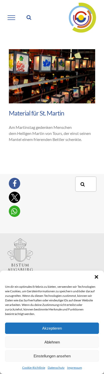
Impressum (74, 367)
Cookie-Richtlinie (33, 367)
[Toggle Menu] (11, 17)
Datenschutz (56, 367)
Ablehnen (52, 342)
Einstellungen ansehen (52, 356)
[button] (96, 276)
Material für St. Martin (36, 113)
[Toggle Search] (29, 17)
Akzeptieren (52, 328)
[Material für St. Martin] (52, 76)
